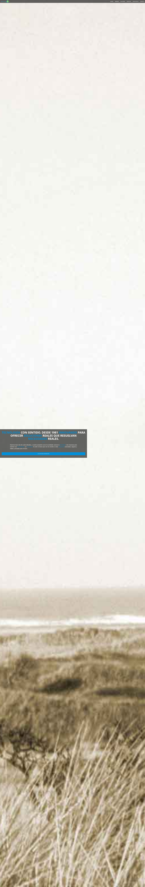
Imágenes (117, 1)
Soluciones (122, 1)
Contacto (142, 1)
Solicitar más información (43, 453)
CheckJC (111, 1)
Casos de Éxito (135, 1)
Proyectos (129, 1)
